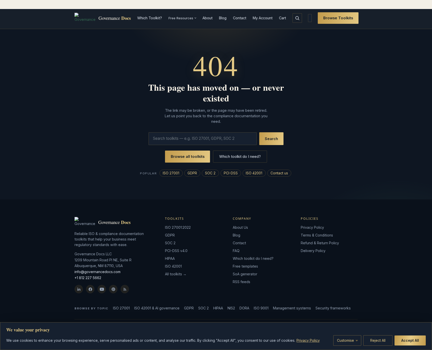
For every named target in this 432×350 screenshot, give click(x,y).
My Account (262, 18)
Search (271, 139)
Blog (222, 18)
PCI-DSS (231, 173)
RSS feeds (241, 282)
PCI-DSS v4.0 (176, 251)
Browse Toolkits (338, 18)
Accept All (410, 340)
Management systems (292, 308)
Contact (239, 18)
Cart (282, 18)
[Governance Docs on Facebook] (90, 289)
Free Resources (180, 18)
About (207, 18)
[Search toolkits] (297, 18)
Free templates (245, 266)
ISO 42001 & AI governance (157, 308)
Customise (345, 340)
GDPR (192, 173)
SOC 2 (210, 173)
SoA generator (245, 274)
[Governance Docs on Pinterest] (113, 289)
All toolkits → (175, 274)
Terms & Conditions (317, 235)
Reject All (378, 340)
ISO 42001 (254, 173)
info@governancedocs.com (97, 272)
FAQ (236, 251)
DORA (244, 308)
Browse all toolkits (187, 156)
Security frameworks (333, 308)
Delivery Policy (313, 251)
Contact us (279, 173)
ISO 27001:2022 (178, 227)
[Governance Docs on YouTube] (102, 289)
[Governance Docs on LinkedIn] (78, 289)
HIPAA (170, 258)
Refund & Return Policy (320, 243)
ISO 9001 (261, 308)
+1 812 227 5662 (87, 278)
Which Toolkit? (149, 18)
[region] (216, 336)
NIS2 (231, 308)
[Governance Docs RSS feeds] (124, 289)
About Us (240, 227)
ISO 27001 (171, 173)
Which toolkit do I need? (240, 156)
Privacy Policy (308, 340)
